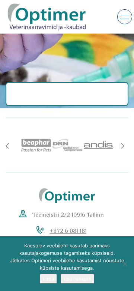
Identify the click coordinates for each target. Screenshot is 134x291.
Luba (48, 279)
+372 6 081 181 (68, 231)
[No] (124, 263)
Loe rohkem (77, 279)
